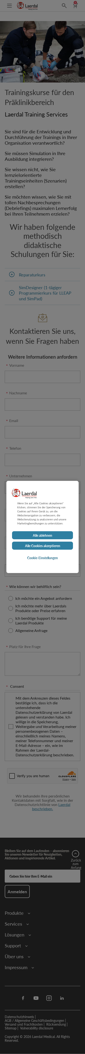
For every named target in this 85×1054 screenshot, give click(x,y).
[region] (42, 527)
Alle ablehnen (42, 535)
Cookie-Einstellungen (42, 557)
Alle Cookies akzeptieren (42, 545)
